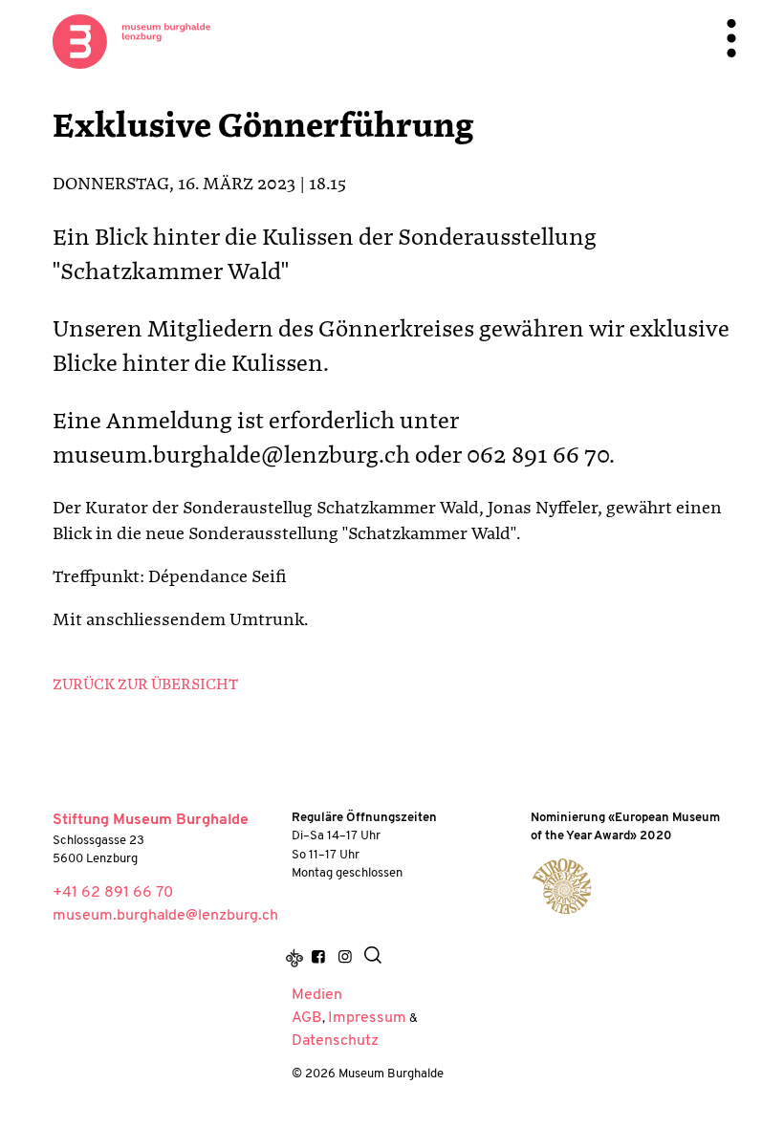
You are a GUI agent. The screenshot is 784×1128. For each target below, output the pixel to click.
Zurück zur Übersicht (145, 685)
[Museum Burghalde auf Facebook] (318, 958)
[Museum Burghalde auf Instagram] (344, 958)
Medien (317, 995)
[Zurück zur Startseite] (131, 41)
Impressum (367, 1018)
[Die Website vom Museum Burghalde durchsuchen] (372, 958)
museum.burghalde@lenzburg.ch (165, 915)
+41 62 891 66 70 (113, 892)
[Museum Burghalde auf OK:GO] (294, 958)
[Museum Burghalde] (562, 886)
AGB (307, 1018)
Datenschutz (335, 1041)
